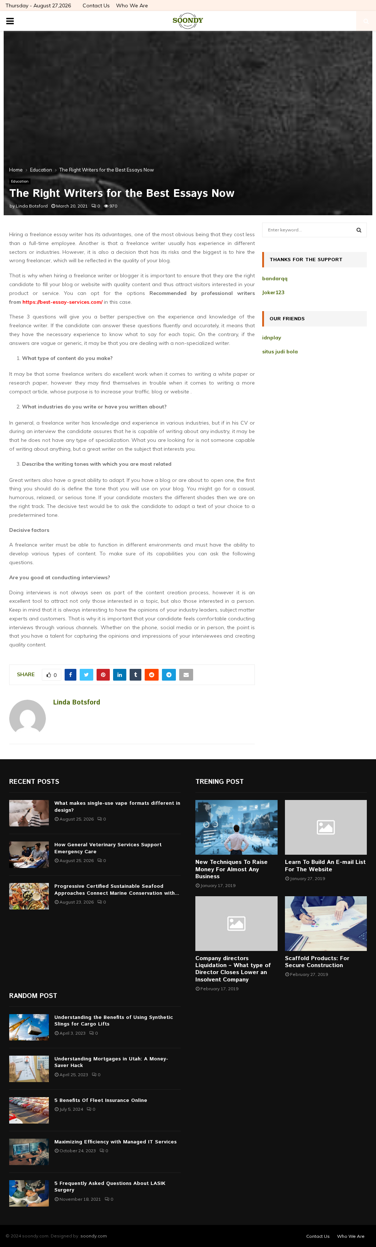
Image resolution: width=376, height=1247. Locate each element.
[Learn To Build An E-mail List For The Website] (326, 827)
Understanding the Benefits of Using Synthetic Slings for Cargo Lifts (113, 1021)
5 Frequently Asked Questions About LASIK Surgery (109, 1187)
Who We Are (132, 5)
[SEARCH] (359, 230)
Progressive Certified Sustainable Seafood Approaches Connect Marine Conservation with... (116, 890)
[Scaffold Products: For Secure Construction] (326, 923)
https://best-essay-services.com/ (62, 302)
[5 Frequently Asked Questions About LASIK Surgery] (29, 1193)
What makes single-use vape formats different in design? (117, 807)
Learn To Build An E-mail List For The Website (325, 865)
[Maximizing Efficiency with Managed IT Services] (29, 1152)
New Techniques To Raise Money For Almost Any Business (231, 869)
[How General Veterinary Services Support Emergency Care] (29, 854)
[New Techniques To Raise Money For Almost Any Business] (236, 827)
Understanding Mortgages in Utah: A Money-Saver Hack (111, 1062)
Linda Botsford (32, 206)
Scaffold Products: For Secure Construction (317, 962)
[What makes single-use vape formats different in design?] (29, 813)
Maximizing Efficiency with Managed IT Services (115, 1142)
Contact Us (96, 5)
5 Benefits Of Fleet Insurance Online (100, 1100)
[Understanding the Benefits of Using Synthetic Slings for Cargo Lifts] (29, 1027)
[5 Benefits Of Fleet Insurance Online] (29, 1110)
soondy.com (93, 1236)
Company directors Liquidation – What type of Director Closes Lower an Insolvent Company (233, 969)
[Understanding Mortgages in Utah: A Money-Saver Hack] (29, 1069)
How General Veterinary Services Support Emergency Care (108, 848)
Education (20, 181)
